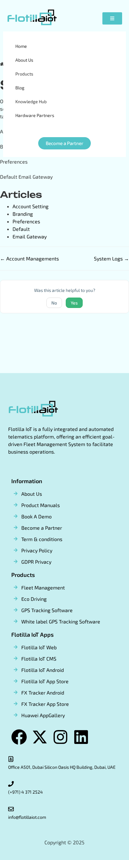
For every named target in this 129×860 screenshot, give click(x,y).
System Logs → (111, 258)
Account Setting (31, 206)
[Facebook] (19, 737)
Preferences (26, 221)
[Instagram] (60, 737)
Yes (74, 302)
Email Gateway (30, 236)
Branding (23, 214)
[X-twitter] (40, 737)
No (54, 302)
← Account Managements (29, 258)
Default (21, 229)
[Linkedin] (81, 737)
